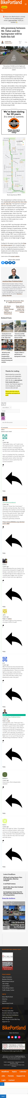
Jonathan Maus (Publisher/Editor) (12, 281)
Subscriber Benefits (7, 1017)
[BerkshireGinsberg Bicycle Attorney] (7, 969)
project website (15, 256)
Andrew (10, 619)
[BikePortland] (11, 2)
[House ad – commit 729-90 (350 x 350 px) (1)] (14, 134)
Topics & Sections (7, 977)
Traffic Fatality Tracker (8, 990)
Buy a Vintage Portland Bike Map (11, 1019)
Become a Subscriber (7, 1011)
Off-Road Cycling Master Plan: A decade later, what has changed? (12, 879)
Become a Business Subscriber (10, 1013)
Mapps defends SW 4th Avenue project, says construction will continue (19, 309)
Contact (4, 1001)
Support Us (21, 1076)
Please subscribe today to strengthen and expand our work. (12, 393)
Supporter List (6, 1021)
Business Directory (7, 979)
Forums (11, 1076)
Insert (3, 1096)
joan (9, 721)
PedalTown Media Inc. (20, 1056)
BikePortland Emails (7, 1003)
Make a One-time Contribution (10, 1015)
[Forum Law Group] (7, 960)
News (22, 301)
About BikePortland (7, 997)
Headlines (5, 1071)
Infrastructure (16, 301)
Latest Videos (6, 986)
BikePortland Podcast (8, 981)
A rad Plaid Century (9, 884)
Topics (14, 1071)
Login (3, 1080)
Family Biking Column (8, 988)
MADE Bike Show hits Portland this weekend (13, 887)
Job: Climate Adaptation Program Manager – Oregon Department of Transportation (9, 310)
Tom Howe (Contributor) (9, 502)
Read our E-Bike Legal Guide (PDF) (13, 1051)
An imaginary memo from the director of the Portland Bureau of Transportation (13, 893)
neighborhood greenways (15, 302)
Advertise (4, 999)
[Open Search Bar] (2, 11)
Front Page (9, 301)
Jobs (3, 1076)
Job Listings (5, 983)
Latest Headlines (9, 874)
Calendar (23, 1071)
